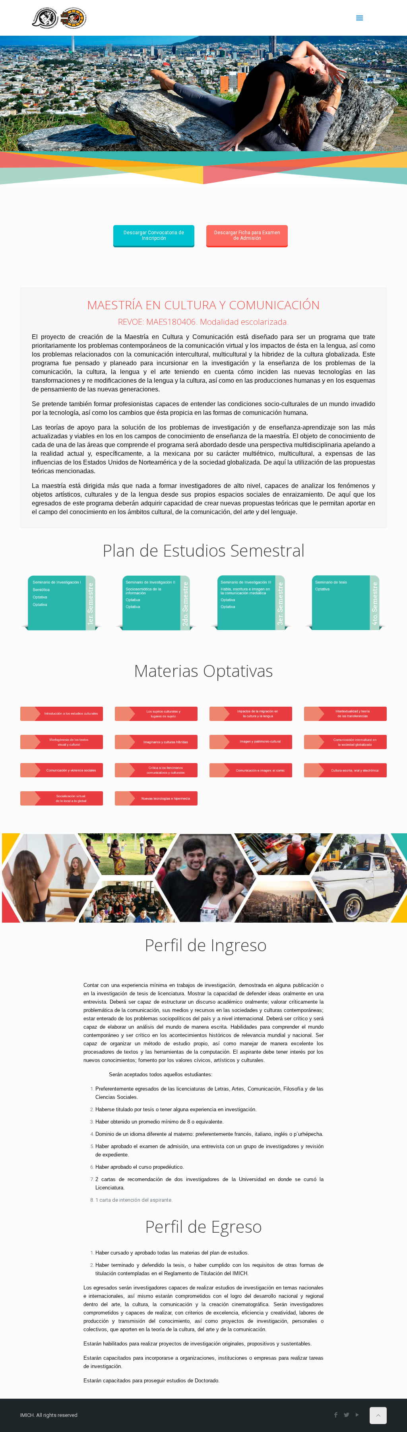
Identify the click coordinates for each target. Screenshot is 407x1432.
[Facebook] (336, 1415)
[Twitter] (347, 1415)
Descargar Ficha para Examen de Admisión (247, 235)
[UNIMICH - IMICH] (59, 18)
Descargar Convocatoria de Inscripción (154, 235)
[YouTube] (357, 1415)
